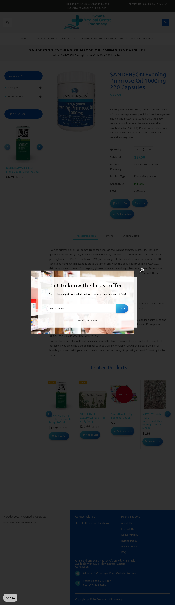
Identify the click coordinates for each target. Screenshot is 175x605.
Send (123, 308)
